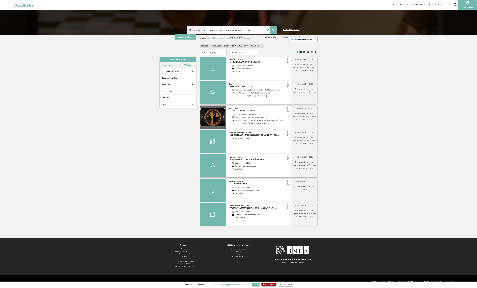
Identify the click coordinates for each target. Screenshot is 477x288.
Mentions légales (388, 281)
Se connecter (467, 7)
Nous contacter (185, 258)
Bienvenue (185, 248)
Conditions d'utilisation (408, 281)
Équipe (238, 253)
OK (256, 285)
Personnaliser (286, 285)
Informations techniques (184, 251)
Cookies (450, 281)
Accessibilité (372, 281)
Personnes (166, 84)
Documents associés (170, 71)
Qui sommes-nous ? (238, 248)
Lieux (164, 104)
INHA (238, 251)
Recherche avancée (291, 29)
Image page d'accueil (185, 263)
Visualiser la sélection (302, 39)
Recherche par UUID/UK (184, 266)
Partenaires (238, 258)
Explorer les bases (403, 4)
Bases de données (169, 78)
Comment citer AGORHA (432, 281)
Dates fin (165, 98)
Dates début (167, 91)
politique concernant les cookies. (236, 285)
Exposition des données (185, 261)
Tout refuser (269, 285)
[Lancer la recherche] (273, 30)
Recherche (421, 4)
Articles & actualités (441, 4)
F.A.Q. (184, 256)
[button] (202, 117)
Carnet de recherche (238, 256)
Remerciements (185, 253)
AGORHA (23, 4)
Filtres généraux (168, 65)
